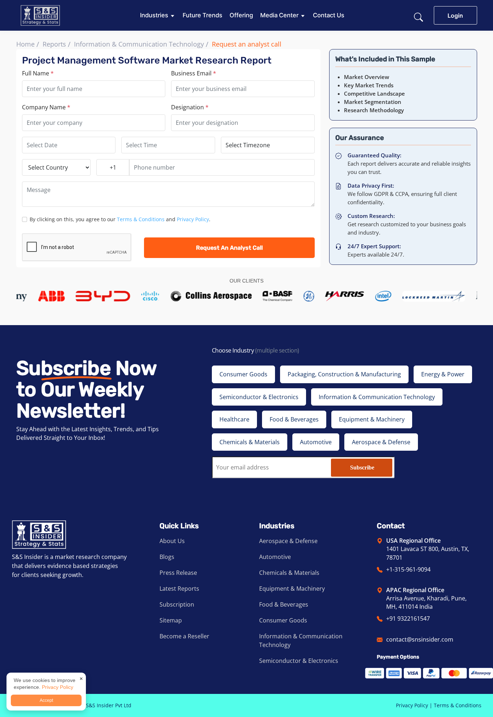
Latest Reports (179, 589)
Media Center (279, 15)
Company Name (46, 107)
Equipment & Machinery (292, 589)
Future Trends (202, 15)
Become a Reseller (184, 636)
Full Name (38, 73)
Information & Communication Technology (139, 44)
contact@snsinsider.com (419, 639)
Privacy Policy (193, 219)
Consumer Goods (283, 620)
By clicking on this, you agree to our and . (120, 219)
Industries (154, 15)
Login (455, 15)
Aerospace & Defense (288, 541)
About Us (172, 541)
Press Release (178, 573)
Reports (54, 44)
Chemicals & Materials (289, 573)
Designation (190, 107)
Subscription (177, 604)
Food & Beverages (283, 604)
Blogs (167, 557)
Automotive (275, 557)
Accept (46, 700)
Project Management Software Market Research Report (146, 60)
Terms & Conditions (141, 219)
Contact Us (328, 15)
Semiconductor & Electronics (298, 661)
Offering (241, 15)
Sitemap (171, 620)
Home (25, 44)
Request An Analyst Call (229, 247)
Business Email (193, 73)
